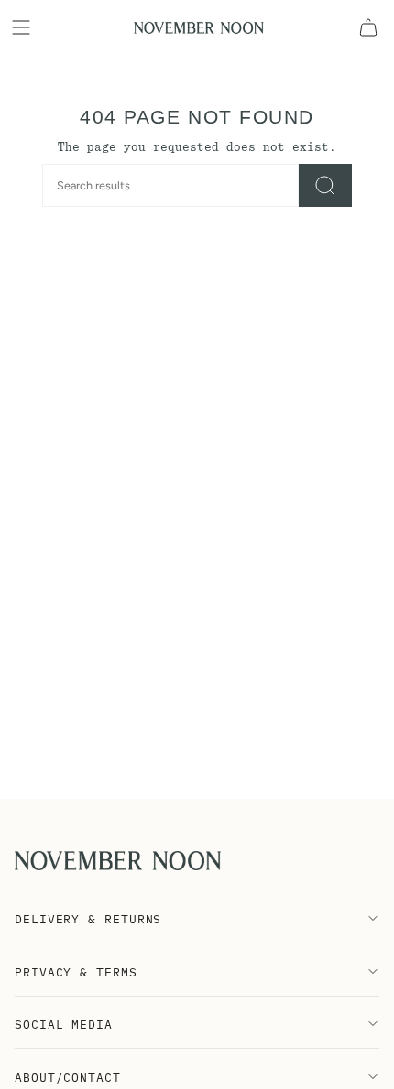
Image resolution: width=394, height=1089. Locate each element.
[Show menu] (23, 27)
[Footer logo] (118, 860)
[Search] (325, 185)
